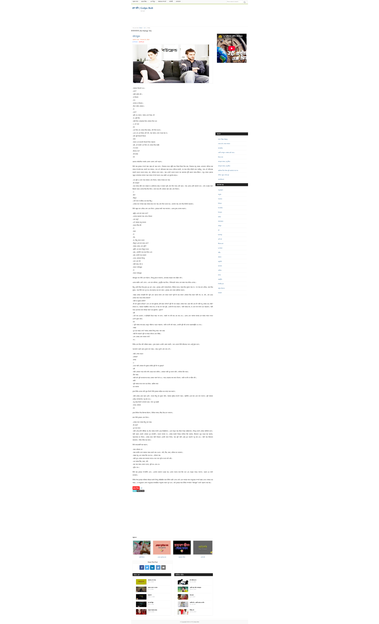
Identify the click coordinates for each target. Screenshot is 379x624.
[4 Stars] (136, 30)
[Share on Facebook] (141, 567)
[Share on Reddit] (158, 567)
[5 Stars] (138, 30)
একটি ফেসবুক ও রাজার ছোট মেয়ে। (226, 152)
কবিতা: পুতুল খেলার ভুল (223, 175)
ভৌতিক (219, 270)
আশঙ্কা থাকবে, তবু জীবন (224, 161)
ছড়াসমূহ (220, 234)
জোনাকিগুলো (221, 179)
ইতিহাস (220, 203)
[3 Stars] (135, 30)
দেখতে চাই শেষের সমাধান (224, 143)
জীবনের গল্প (220, 243)
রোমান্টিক (220, 279)
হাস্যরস (220, 293)
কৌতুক (219, 225)
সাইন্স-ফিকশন (221, 288)
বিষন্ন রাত (220, 157)
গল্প (144, 27)
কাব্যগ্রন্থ (220, 221)
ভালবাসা (220, 266)
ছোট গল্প (220, 239)
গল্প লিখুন (153, 1)
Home (140, 27)
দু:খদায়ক (220, 248)
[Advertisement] (189, 19)
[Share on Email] (163, 567)
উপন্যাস (220, 212)
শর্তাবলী (171, 1)
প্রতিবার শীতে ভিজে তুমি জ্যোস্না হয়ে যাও (228, 170)
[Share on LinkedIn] (152, 567)
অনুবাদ (219, 194)
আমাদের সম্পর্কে (162, 1)
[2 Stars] (133, 30)
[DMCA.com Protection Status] (138, 493)
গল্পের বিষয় (143, 1)
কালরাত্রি (220, 148)
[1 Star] (132, 30)
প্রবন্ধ (219, 257)
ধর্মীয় (219, 252)
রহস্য (219, 275)
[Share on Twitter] (147, 567)
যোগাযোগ (178, 1)
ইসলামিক (220, 208)
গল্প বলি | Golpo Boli (194, 622)
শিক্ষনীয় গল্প (221, 284)
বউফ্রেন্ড (136, 36)
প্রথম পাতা (135, 1)
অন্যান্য (220, 199)
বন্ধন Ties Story (223, 139)
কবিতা (219, 217)
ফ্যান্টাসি (220, 261)
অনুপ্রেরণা (220, 190)
